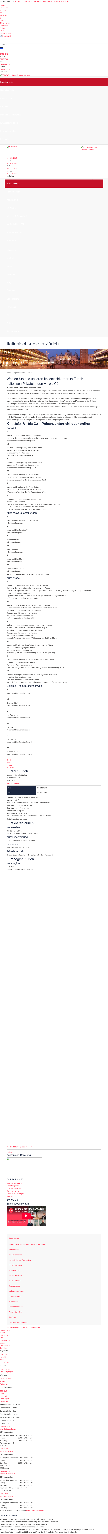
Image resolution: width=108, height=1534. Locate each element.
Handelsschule (13, 192)
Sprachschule (13, 183)
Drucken (10, 1196)
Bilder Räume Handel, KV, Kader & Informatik (23, 1328)
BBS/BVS (3, 1391)
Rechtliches (30, 1510)
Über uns (3, 21)
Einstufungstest (13, 1186)
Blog (2, 18)
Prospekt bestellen (14, 1188)
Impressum (40, 1510)
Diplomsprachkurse (16, 1291)
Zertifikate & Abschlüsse (18, 1322)
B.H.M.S (3, 1394)
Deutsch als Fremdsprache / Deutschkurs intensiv (27, 1244)
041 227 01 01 (5, 64)
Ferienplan (4, 26)
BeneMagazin (5, 1399)
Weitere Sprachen (15, 1312)
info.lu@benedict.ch (7, 1474)
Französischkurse (15, 1276)
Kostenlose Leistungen (15, 1194)
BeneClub (3, 15)
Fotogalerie (4, 1362)
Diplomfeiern (5, 23)
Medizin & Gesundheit (17, 216)
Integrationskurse (15, 1255)
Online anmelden (13, 1191)
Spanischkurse (14, 1286)
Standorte (4, 8)
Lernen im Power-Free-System (20, 1260)
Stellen (2, 28)
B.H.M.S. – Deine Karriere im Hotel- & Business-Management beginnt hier (42, 1)
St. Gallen (10, 768)
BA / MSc (11, 208)
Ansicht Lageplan (13, 783)
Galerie (2, 31)
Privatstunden (14, 1302)
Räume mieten (5, 33)
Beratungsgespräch (14, 1183)
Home (2, 5)
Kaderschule (12, 200)
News (2, 13)
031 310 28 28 (5, 59)
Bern (8, 763)
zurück (9, 1152)
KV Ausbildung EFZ (15, 224)
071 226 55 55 (5, 69)
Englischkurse (14, 1270)
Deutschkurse (14, 1250)
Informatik (11, 240)
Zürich (30, 373)
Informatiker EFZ (14, 232)
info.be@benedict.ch (8, 1451)
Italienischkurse (15, 1281)
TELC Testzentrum (15, 1265)
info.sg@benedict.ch (8, 1496)
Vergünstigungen (6, 1372)
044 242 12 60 (5, 54)
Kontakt (3, 10)
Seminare (12, 1317)
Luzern (9, 765)
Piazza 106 (4, 1401)
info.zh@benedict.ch (8, 1429)
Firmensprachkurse (16, 1307)
